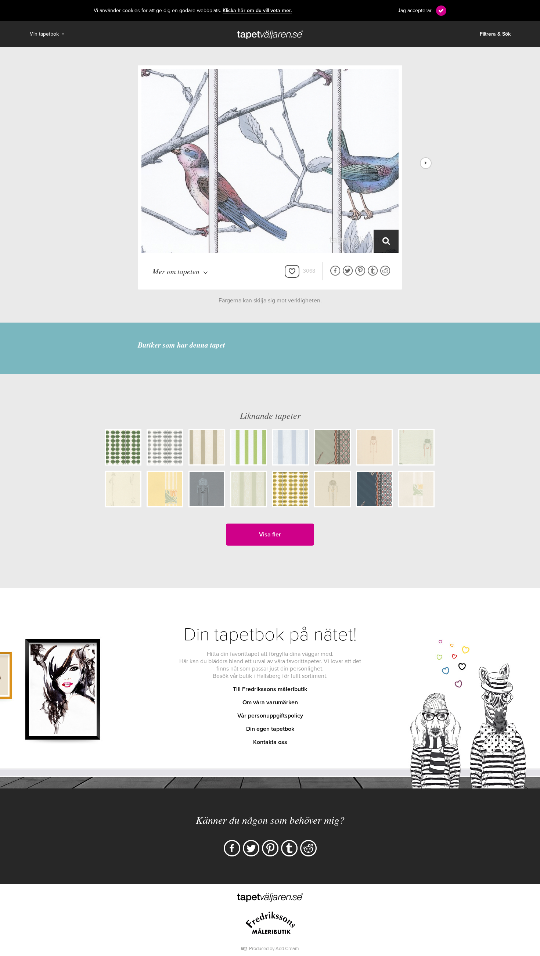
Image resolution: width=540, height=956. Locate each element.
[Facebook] (232, 848)
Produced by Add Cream (274, 949)
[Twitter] (251, 848)
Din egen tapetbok (270, 729)
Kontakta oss (270, 742)
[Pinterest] (270, 848)
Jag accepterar (415, 10)
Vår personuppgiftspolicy (270, 715)
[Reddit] (308, 848)
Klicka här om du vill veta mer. (257, 11)
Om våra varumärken (270, 702)
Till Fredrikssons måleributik (270, 689)
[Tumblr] (289, 848)
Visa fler (270, 534)
